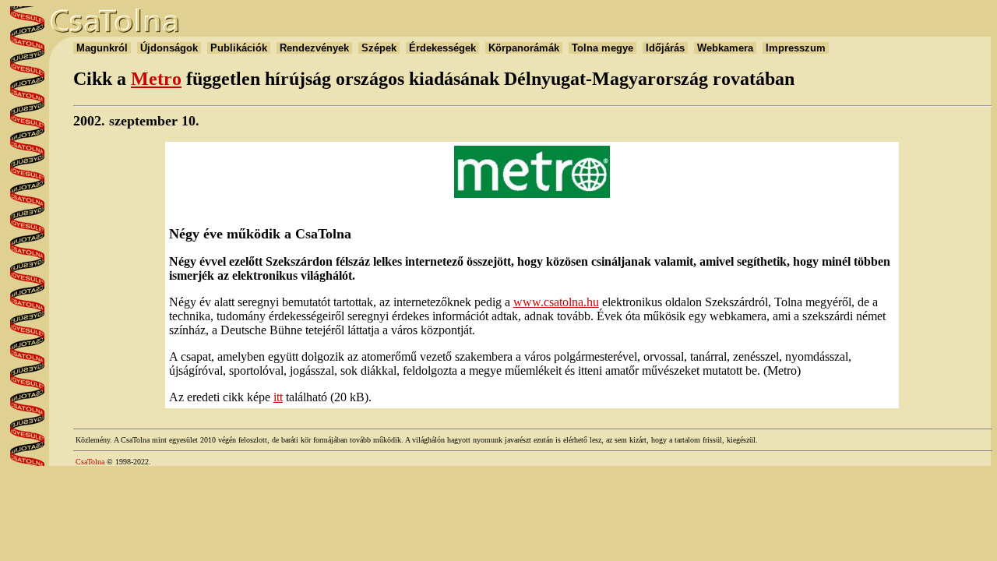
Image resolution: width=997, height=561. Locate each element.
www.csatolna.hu (556, 302)
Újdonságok (169, 48)
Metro (156, 79)
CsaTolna (90, 461)
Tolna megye (602, 48)
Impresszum (796, 48)
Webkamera (725, 48)
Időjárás (665, 48)
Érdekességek (442, 48)
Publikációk (238, 48)
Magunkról (102, 48)
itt (278, 397)
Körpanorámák (523, 48)
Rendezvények (314, 48)
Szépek (379, 48)
